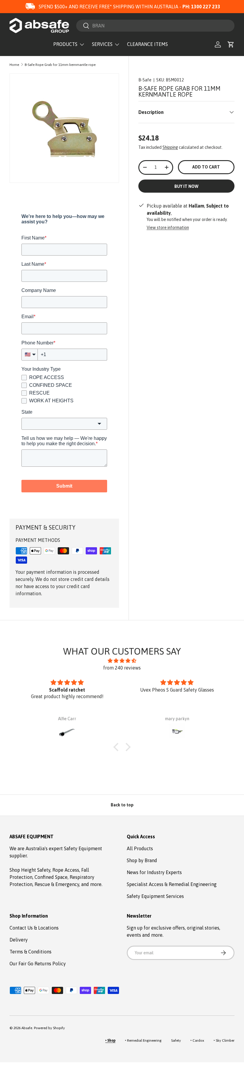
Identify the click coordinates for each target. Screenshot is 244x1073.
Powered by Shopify (49, 1028)
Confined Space (51, 877)
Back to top (122, 805)
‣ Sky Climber (224, 1040)
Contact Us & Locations (34, 927)
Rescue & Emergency (57, 884)
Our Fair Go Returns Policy (38, 963)
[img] (122, 660)
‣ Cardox (197, 1040)
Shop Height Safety (30, 870)
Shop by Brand (142, 860)
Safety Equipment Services (155, 896)
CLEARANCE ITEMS (147, 44)
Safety (176, 1040)
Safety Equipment (83, 848)
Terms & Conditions (30, 951)
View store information (168, 227)
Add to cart (206, 167)
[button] (230, 44)
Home (14, 65)
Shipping (170, 147)
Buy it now (186, 186)
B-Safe (144, 80)
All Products (140, 848)
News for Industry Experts (154, 872)
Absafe (26, 1028)
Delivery (19, 939)
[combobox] (155, 26)
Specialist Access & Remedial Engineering (172, 884)
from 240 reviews (122, 667)
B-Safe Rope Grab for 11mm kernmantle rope (60, 65)
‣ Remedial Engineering (143, 1040)
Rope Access (65, 870)
